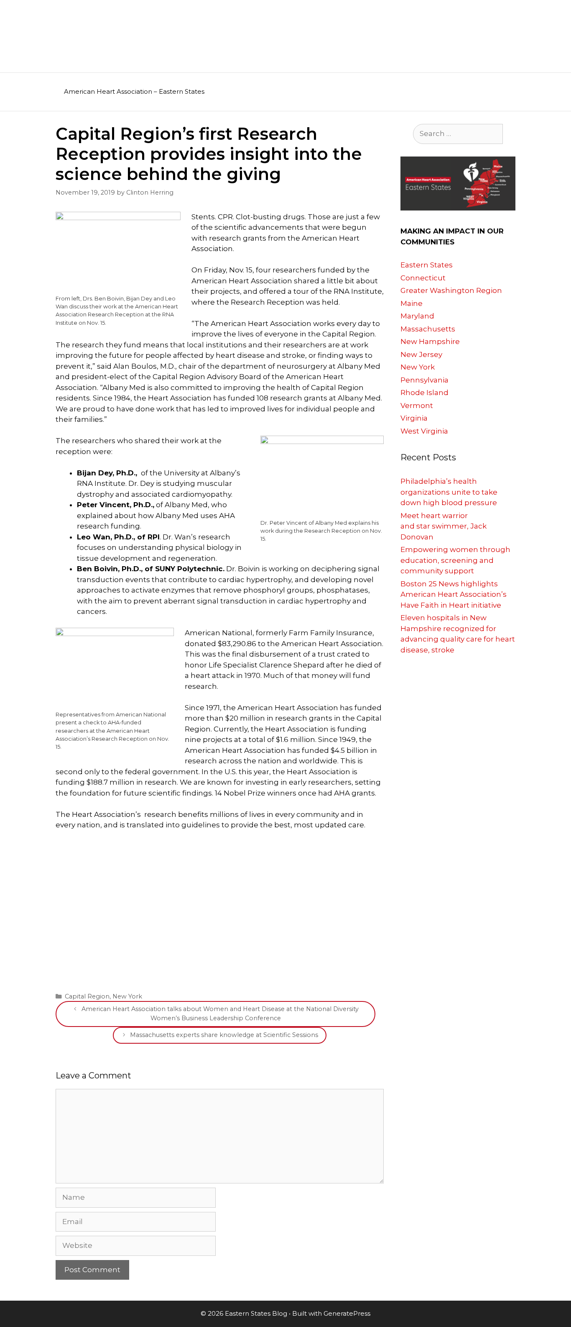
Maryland (417, 316)
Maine (411, 303)
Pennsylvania (424, 380)
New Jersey (421, 354)
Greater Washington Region (451, 290)
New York (127, 996)
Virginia (414, 418)
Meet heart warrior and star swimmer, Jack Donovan (443, 526)
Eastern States (426, 265)
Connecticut (423, 278)
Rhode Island (424, 392)
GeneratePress (347, 1313)
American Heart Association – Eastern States (134, 91)
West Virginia (424, 431)
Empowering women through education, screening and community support (455, 560)
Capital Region (87, 996)
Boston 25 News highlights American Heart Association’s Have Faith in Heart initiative (453, 594)
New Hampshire (430, 341)
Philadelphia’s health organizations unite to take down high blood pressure (448, 492)
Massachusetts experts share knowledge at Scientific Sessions (224, 1035)
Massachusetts (427, 329)
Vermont (416, 405)
